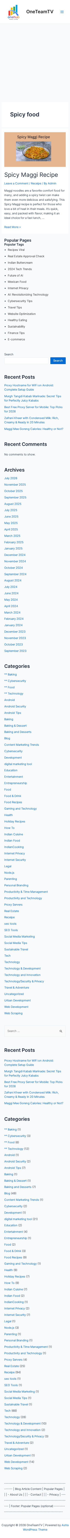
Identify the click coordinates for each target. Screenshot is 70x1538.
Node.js (9, 872)
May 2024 (11, 599)
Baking (8, 719)
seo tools (10, 923)
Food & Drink (12, 796)
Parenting (10, 879)
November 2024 (15, 561)
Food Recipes (13, 802)
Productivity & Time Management (26, 892)
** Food (9, 687)
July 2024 (10, 587)
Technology (12, 962)
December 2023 (14, 631)
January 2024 (13, 625)
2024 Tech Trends (20, 269)
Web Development (16, 1007)
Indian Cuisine (13, 834)
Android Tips (12, 713)
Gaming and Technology (20, 808)
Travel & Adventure (16, 987)
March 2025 (12, 536)
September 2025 (15, 497)
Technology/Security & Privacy (24, 981)
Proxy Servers (13, 904)
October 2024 (13, 568)
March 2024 (12, 612)
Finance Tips (16, 333)
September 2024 (15, 574)
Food (7, 789)
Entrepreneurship (15, 783)
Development (13, 757)
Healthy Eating (17, 320)
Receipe (36, 183)
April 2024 (11, 606)
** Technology (13, 693)
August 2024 (12, 580)
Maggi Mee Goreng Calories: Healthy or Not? (33, 429)
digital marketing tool (18, 764)
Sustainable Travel (16, 949)
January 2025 (13, 548)
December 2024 (14, 555)
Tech (7, 955)
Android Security (15, 706)
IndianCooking (14, 847)
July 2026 (10, 478)
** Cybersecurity (15, 681)
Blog (7, 738)
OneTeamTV (39, 11)
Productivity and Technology (23, 898)
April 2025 (11, 529)
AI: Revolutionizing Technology (28, 294)
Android (9, 700)
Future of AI (15, 275)
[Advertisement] (35, 61)
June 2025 (11, 516)
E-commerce (16, 339)
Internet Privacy (18, 288)
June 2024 (11, 593)
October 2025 (13, 491)
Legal (7, 866)
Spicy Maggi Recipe (31, 174)
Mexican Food (17, 281)
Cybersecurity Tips (20, 301)
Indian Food (12, 840)
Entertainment (13, 776)
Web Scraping (13, 1013)
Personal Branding (16, 885)
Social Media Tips (15, 943)
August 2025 (12, 504)
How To (9, 828)
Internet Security (15, 860)
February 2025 (14, 542)
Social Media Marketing (19, 936)
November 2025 (15, 484)
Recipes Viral (16, 250)
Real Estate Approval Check (26, 256)
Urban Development (17, 1000)
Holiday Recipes (14, 821)
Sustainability (16, 326)
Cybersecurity (13, 751)
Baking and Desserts (18, 732)
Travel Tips (15, 307)
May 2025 (11, 523)
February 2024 (14, 619)
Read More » (12, 227)
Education (11, 770)
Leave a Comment (16, 183)
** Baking (10, 674)
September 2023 (15, 651)
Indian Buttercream (20, 262)
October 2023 (13, 644)
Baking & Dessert (15, 725)
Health (8, 815)
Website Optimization (22, 314)
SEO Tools (11, 930)
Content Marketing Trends (21, 745)
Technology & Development (22, 968)
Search (8, 354)
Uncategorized (14, 994)
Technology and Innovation (22, 975)
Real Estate (11, 911)
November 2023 (15, 638)
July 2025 (10, 510)
